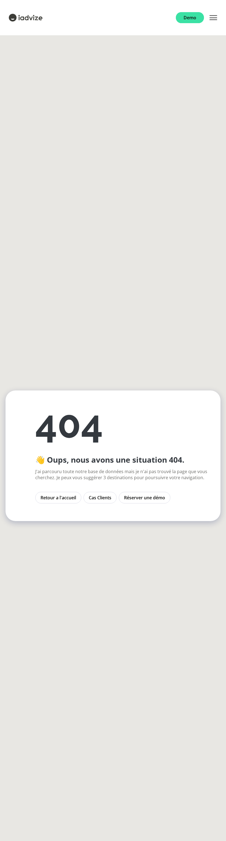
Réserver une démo (144, 498)
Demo (190, 18)
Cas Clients (100, 498)
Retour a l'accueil (58, 498)
